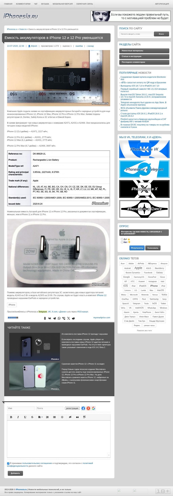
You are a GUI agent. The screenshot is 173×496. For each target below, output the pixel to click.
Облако (124, 258)
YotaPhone (146, 312)
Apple (138, 268)
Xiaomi (126, 312)
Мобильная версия (63, 4)
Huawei (142, 281)
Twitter (163, 303)
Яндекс (137, 325)
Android (127, 268)
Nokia (164, 295)
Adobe (131, 263)
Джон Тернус (130, 317)
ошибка (79, 46)
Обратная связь (84, 4)
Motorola (145, 295)
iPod (163, 286)
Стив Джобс (129, 321)
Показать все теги (144, 330)
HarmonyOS (139, 277)
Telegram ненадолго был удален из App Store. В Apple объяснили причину (143, 103)
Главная (8, 4)
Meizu (123, 295)
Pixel (144, 299)
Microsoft (134, 295)
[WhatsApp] (59, 318)
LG (135, 290)
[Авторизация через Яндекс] (88, 408)
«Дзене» (62, 312)
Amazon (164, 263)
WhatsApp (151, 308)
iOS (125, 285)
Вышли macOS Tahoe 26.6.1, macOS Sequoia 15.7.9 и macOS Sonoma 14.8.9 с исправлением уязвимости (143, 96)
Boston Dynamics (133, 273)
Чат (36, 4)
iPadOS (142, 286)
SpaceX (125, 303)
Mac (151, 290)
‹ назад (90, 46)
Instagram (153, 281)
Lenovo (128, 290)
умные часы (149, 325)
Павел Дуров (158, 317)
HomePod (152, 277)
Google (126, 277)
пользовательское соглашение (37, 463)
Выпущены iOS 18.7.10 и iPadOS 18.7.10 (140, 86)
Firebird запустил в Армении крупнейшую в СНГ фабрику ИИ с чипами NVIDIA (143, 120)
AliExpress (152, 263)
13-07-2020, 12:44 (15, 46)
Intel (162, 281)
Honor (162, 277)
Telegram (136, 303)
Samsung (154, 299)
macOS (160, 290)
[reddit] (73, 318)
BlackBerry (159, 268)
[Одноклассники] (45, 318)
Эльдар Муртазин (156, 321)
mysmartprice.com (101, 317)
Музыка (45, 4)
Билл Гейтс (159, 312)
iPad (133, 286)
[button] (11, 417)
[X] (69, 318)
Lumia (143, 290)
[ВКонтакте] (50, 318)
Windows (163, 308)
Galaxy (159, 272)
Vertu (123, 308)
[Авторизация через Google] (93, 408)
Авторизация (162, 4)
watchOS (139, 308)
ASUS (148, 268)
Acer (123, 263)
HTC (133, 281)
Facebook (148, 273)
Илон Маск (144, 317)
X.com (54, 312)
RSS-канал (82, 312)
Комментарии (23, 4)
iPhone (12, 305)
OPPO (135, 299)
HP (125, 281)
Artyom (34, 46)
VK (49, 312)
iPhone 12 (101, 295)
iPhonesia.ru (20, 17)
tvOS (154, 303)
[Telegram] (54, 318)
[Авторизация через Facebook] (83, 408)
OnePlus (125, 299)
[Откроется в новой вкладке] (144, 157)
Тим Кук (141, 321)
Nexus (155, 295)
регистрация (72, 408)
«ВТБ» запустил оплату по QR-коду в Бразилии (143, 82)
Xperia (135, 312)
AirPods (141, 263)
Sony (164, 299)
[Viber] (64, 318)
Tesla (146, 303)
